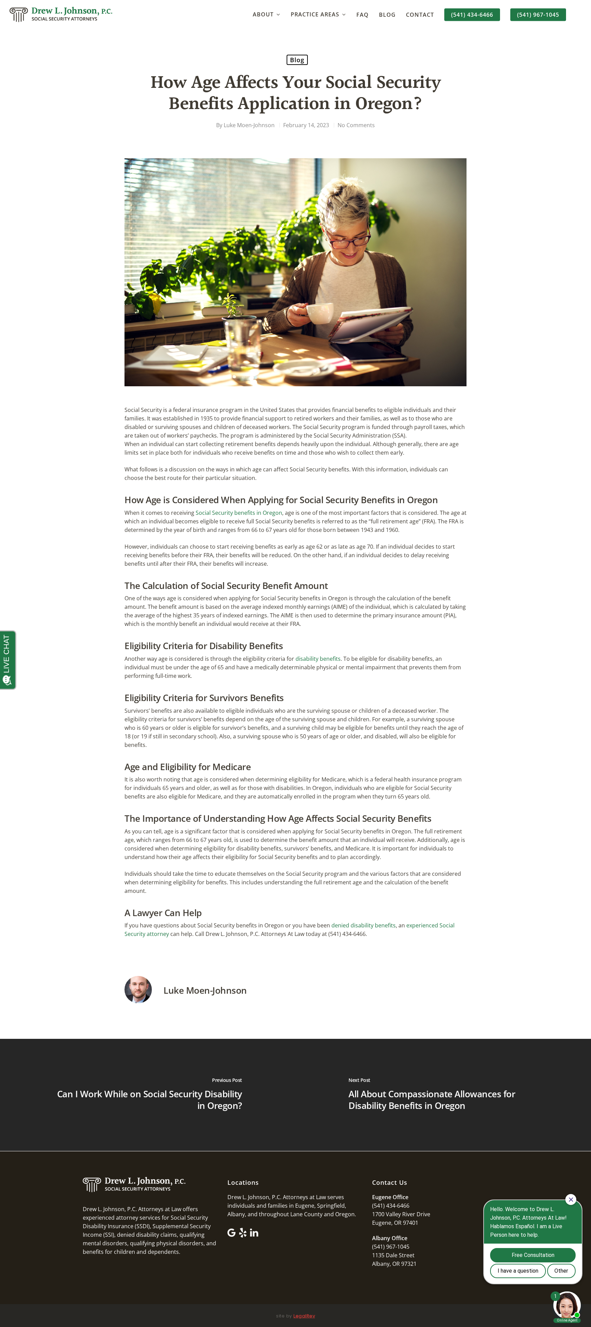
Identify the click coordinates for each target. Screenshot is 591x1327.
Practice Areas (315, 14)
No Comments (356, 125)
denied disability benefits (363, 925)
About (263, 14)
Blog (387, 15)
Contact (420, 15)
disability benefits (318, 658)
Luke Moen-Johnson (249, 125)
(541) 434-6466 (472, 15)
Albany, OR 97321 (394, 1264)
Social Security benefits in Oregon (239, 513)
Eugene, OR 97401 (395, 1223)
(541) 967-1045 (538, 15)
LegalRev (304, 1316)
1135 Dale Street (393, 1255)
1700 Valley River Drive (401, 1214)
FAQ (362, 15)
